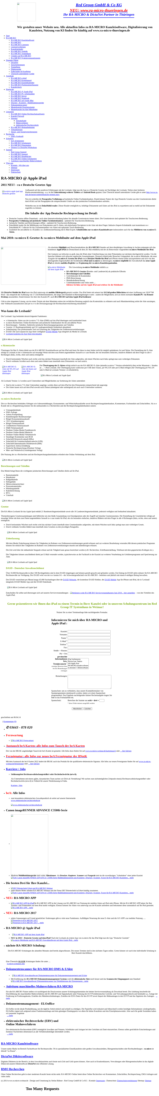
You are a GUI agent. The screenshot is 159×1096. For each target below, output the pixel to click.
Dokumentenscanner (19, 105)
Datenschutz (16, 172)
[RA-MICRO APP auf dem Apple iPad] (28, 934)
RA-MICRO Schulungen (21, 143)
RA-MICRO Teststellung (21, 54)
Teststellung (15, 67)
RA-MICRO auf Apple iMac (22, 100)
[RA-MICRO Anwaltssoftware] (78, 666)
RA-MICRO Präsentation (21, 145)
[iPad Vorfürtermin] (78, 659)
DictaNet (14, 62)
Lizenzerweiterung (18, 47)
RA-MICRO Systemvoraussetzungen (25, 58)
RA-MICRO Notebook (20, 98)
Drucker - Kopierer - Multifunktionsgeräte (27, 103)
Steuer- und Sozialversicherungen (24, 132)
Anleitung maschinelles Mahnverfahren (26, 161)
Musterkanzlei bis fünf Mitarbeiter (24, 109)
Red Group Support (18, 152)
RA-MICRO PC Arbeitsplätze (23, 94)
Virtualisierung (16, 130)
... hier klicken (125, 751)
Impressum (15, 170)
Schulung (9, 138)
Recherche (10, 134)
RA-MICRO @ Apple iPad (22, 92)
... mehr (131, 878)
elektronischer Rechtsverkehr (27, 125)
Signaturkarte (21, 121)
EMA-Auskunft (17, 136)
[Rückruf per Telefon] (78, 661)
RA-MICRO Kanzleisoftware (22, 40)
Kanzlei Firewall (17, 116)
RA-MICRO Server (19, 96)
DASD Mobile (52, 332)
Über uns (9, 163)
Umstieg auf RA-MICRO (21, 56)
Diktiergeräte (16, 69)
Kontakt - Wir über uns (20, 165)
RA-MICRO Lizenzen (20, 45)
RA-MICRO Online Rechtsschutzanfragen (27, 114)
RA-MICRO (11, 38)
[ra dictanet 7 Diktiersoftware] (78, 668)
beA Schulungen (17, 141)
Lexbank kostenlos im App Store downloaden (24, 334)
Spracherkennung (18, 65)
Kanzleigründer (17, 49)
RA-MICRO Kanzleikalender (22, 83)
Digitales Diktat (12, 60)
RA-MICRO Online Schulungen (24, 159)
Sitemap (14, 168)
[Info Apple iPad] (78, 664)
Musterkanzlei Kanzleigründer (23, 107)
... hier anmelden (128, 593)
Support (9, 150)
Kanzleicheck (16, 87)
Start (8, 36)
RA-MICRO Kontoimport (21, 80)
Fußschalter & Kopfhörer (21, 71)
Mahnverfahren (22, 123)
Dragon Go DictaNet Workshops (24, 147)
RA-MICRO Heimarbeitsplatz (23, 127)
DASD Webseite (69, 580)
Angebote (10, 76)
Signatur (14, 118)
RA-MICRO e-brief (19, 78)
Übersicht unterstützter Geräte (22, 74)
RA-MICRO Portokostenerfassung (24, 85)
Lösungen (10, 112)
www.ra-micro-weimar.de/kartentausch (100, 751)
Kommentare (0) (9, 721)
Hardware (10, 89)
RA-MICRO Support (19, 154)
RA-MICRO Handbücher (21, 156)
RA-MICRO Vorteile (19, 51)
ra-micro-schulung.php (16, 964)
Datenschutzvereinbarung (127, 1081)
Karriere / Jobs (16, 769)
